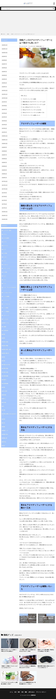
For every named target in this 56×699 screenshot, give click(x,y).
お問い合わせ (31, 692)
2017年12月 (4, 181)
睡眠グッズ (42, 46)
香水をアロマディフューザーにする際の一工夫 (32, 112)
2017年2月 (4, 204)
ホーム (11, 692)
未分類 (4, 402)
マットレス (5, 319)
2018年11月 (4, 139)
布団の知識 (5, 372)
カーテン (5, 241)
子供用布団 (5, 330)
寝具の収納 (5, 341)
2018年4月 (4, 166)
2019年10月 (4, 98)
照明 (4, 419)
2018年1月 (4, 177)
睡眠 (8, 34)
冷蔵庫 (4, 326)
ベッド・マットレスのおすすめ (9, 288)
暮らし (4, 398)
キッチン (5, 257)
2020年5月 (4, 71)
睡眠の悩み (5, 434)
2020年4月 (4, 75)
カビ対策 (5, 253)
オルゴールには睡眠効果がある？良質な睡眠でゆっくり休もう (27, 683)
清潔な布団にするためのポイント (9, 414)
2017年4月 (4, 196)
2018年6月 (4, 158)
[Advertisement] (28, 22)
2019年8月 (4, 105)
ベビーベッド (6, 315)
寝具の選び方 (6, 353)
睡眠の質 (5, 438)
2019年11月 (4, 94)
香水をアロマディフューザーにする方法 (31, 109)
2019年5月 (4, 117)
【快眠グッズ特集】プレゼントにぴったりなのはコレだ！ (9, 666)
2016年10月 (4, 219)
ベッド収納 (5, 307)
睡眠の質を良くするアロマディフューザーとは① (33, 101)
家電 (4, 334)
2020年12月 (4, 45)
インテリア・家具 (7, 230)
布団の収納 (5, 368)
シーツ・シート (6, 268)
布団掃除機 (5, 383)
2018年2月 (4, 173)
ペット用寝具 (6, 311)
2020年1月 (4, 86)
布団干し (5, 379)
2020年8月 (4, 60)
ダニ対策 (5, 272)
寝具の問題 (5, 345)
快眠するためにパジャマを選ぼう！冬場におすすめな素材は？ (9, 650)
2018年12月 (4, 136)
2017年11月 (4, 185)
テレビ (4, 276)
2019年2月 (4, 128)
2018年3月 (4, 170)
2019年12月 (4, 90)
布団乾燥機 (5, 376)
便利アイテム (6, 323)
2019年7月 (4, 109)
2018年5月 (4, 162)
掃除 (4, 387)
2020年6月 (4, 67)
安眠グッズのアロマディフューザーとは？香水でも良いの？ (23, 34)
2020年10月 (4, 52)
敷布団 (4, 394)
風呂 (4, 445)
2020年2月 (4, 83)
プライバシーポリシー (41, 692)
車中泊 (4, 441)
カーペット (5, 245)
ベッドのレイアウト (7, 292)
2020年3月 (4, 79)
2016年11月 (4, 215)
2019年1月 (4, 132)
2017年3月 (4, 200)
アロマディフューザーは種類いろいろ (30, 115)
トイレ (4, 279)
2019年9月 (4, 101)
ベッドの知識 (6, 296)
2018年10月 (4, 143)
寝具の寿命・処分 (7, 349)
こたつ (4, 260)
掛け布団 (5, 391)
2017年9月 (4, 192)
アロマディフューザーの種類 (28, 99)
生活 (4, 422)
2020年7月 (4, 64)
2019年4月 (4, 120)
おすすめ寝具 (6, 238)
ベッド (4, 283)
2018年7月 (4, 154)
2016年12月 (4, 211)
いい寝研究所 (32, 695)
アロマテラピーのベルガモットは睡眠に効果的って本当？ (9, 683)
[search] (53, 8)
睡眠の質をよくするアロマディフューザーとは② (33, 104)
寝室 (4, 357)
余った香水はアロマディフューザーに (30, 107)
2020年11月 (4, 48)
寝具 (4, 338)
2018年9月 (4, 147)
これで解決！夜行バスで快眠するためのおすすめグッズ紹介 (27, 650)
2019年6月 (4, 113)
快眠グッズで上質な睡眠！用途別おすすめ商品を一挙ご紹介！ (46, 650)
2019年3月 (4, 124)
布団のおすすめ (6, 364)
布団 (4, 360)
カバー (4, 249)
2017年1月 (4, 208)
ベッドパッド (6, 300)
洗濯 (4, 410)
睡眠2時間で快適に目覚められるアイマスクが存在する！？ (46, 666)
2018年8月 (4, 151)
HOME (3, 34)
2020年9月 (4, 56)
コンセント (5, 264)
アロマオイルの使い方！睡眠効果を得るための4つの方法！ (27, 666)
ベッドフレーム (6, 304)
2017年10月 (4, 189)
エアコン (5, 234)
